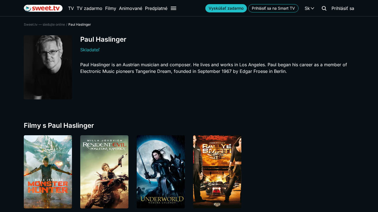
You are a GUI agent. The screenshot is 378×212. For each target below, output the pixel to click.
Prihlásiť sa (343, 8)
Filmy (110, 8)
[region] (189, 171)
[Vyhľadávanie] (324, 8)
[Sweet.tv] (43, 8)
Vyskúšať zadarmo (226, 8)
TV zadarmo (89, 8)
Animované (130, 8)
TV (71, 8)
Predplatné (156, 8)
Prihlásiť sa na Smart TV (273, 8)
